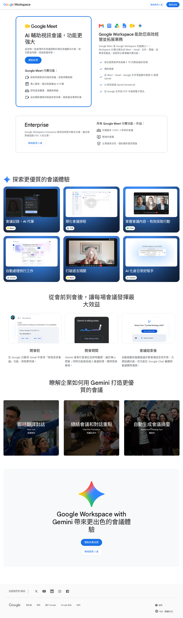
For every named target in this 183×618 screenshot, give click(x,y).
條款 (38, 605)
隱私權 (29, 605)
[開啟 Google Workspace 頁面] (17, 4)
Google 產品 (66, 605)
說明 (78, 605)
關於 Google (50, 605)
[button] (31, 210)
